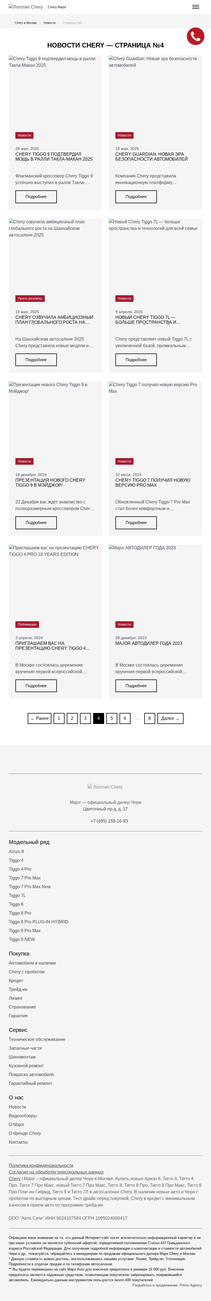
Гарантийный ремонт (30, 1083)
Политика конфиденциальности (41, 1165)
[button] (195, 7)
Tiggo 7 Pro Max (25, 878)
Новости (17, 1107)
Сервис (18, 1030)
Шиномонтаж (22, 1057)
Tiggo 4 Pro (20, 869)
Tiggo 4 (16, 860)
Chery (15, 1178)
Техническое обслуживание (37, 1039)
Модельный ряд (29, 842)
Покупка (19, 954)
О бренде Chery (25, 1133)
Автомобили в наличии (32, 963)
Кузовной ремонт (26, 1065)
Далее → (170, 718)
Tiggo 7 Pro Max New (30, 886)
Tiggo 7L (17, 895)
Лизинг (16, 998)
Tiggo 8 (16, 904)
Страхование (22, 1007)
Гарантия (18, 1015)
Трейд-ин (18, 989)
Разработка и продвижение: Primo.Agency (167, 1285)
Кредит (16, 980)
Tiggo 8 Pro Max (25, 930)
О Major (16, 1124)
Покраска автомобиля (31, 1074)
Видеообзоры (23, 1115)
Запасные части (25, 1048)
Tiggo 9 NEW (22, 939)
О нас (16, 1097)
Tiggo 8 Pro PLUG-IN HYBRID (38, 922)
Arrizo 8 (16, 851)
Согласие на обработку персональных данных (56, 1172)
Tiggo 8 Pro (20, 913)
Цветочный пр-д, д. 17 (105, 809)
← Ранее (39, 718)
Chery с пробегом (27, 972)
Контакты (18, 1142)
